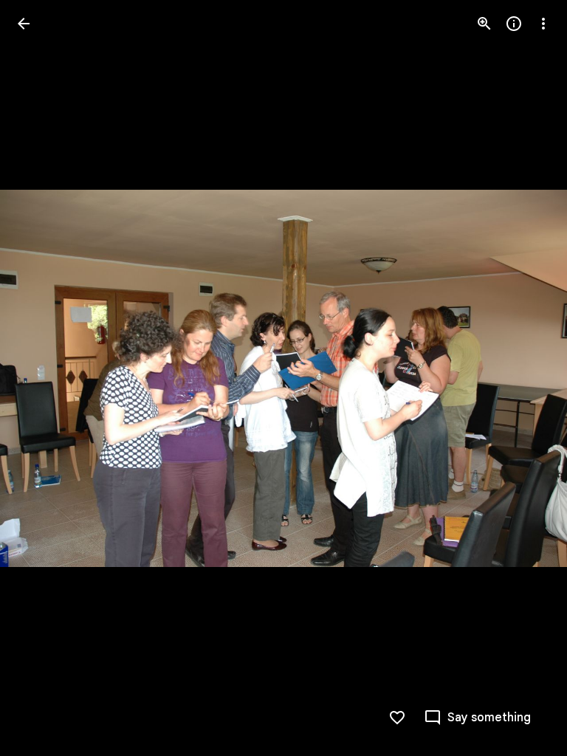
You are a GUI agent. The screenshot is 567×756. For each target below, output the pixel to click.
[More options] (543, 23)
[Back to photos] (23, 23)
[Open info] (514, 23)
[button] (41, 378)
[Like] (397, 717)
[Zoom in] (484, 23)
